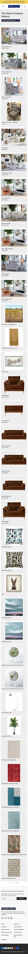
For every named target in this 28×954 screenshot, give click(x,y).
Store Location (17, 926)
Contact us (4, 926)
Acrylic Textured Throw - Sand (9, 348)
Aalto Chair (4, 147)
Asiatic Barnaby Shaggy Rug (9, 759)
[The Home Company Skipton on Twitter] (2, 918)
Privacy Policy (4, 935)
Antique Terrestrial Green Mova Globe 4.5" (13, 665)
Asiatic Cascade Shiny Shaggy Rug (10, 830)
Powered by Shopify (21, 951)
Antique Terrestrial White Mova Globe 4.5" (13, 688)
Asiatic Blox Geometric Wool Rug (10, 807)
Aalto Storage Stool (7, 299)
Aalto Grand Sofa (6, 223)
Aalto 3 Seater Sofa (7, 71)
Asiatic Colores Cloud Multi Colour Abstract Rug (14, 854)
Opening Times (5, 929)
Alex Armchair (5, 395)
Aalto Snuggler (5, 274)
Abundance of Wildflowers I (9, 324)
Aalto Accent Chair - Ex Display (10, 122)
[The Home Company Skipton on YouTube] (11, 918)
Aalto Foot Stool (6, 198)
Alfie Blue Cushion (6, 546)
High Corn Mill (17, 913)
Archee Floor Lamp (6, 712)
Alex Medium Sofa (6, 496)
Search (3, 924)
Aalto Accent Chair (6, 97)
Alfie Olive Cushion (7, 570)
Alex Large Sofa (6, 471)
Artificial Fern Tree (6, 736)
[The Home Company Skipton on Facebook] (5, 918)
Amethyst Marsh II (6, 641)
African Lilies (5, 371)
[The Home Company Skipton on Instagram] (8, 918)
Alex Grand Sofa (6, 445)
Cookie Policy (17, 932)
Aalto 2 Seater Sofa (7, 46)
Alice (3, 594)
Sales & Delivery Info (18, 935)
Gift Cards (4, 939)
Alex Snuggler (5, 521)
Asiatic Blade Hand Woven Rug (10, 783)
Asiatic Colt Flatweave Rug (8, 878)
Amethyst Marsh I (6, 617)
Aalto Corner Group (7, 173)
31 (16, 882)
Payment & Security (6, 932)
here (11, 2)
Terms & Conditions (19, 929)
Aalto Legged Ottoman (7, 248)
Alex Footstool (5, 420)
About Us (16, 924)
